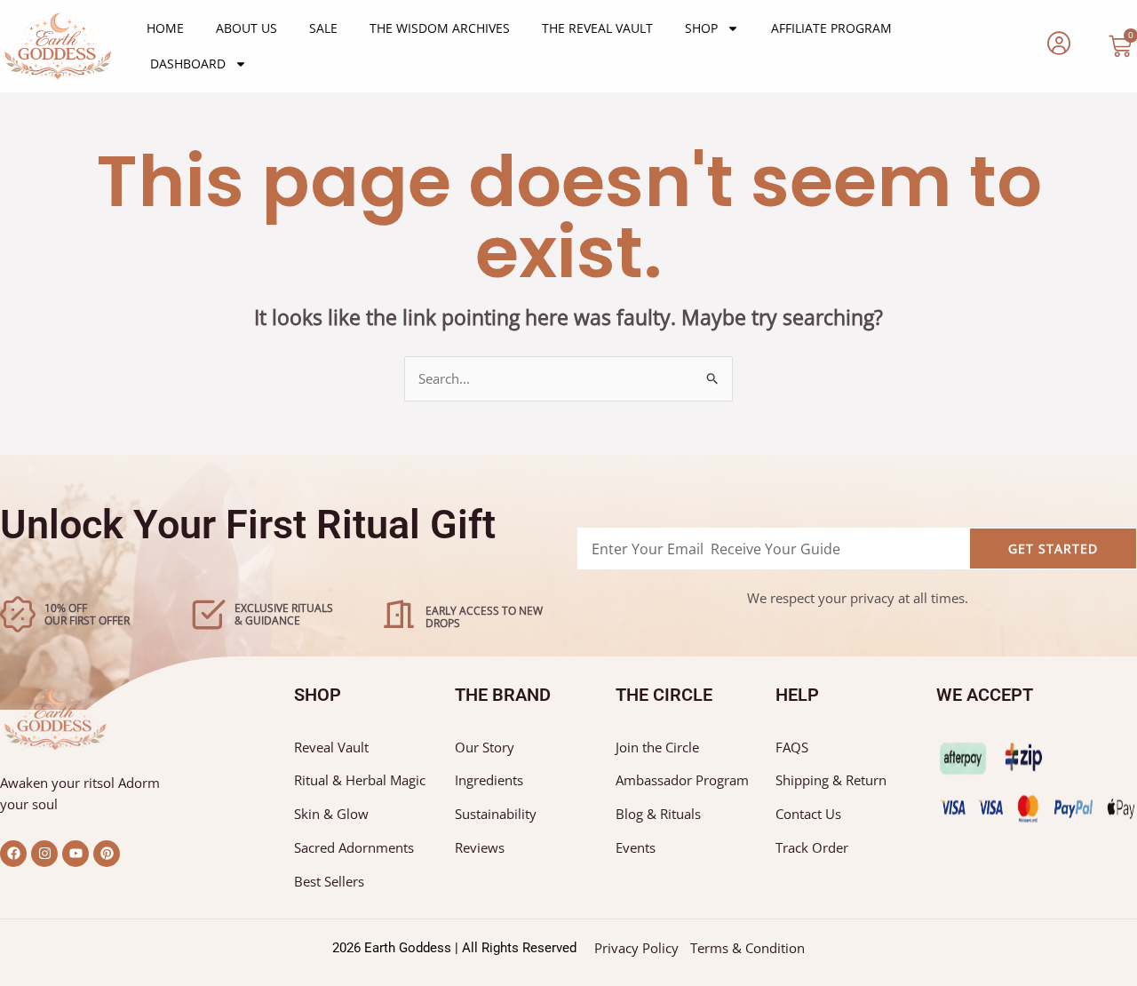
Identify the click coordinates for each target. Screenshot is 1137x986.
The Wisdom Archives (440, 28)
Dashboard (188, 63)
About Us (246, 28)
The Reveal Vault (597, 28)
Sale (323, 28)
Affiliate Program (831, 28)
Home (165, 28)
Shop (701, 28)
